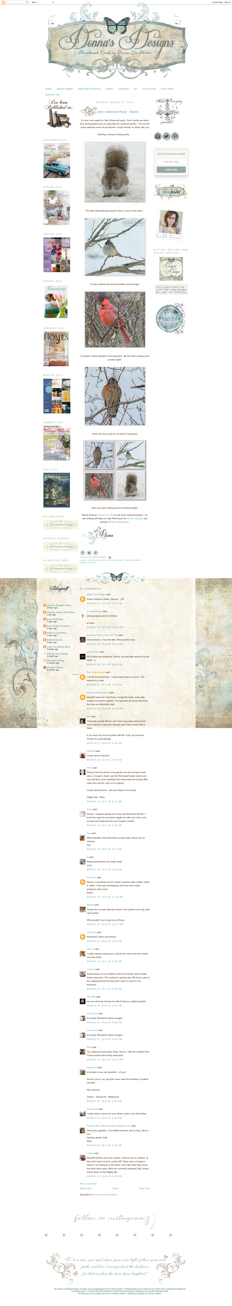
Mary (89, 767)
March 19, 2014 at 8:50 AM (104, 825)
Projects (158, 471)
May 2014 (165, 663)
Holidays (158, 417)
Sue (89, 833)
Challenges (159, 386)
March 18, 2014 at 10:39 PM (105, 708)
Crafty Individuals (162, 394)
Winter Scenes (88, 563)
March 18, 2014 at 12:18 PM (105, 644)
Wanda (90, 904)
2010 (160, 725)
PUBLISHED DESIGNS (89, 89)
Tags (156, 491)
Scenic (157, 475)
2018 (160, 610)
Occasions (159, 460)
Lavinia (157, 433)
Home (115, 1188)
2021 (160, 597)
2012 (160, 716)
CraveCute (92, 1013)
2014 (160, 628)
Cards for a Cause (163, 382)
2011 (160, 721)
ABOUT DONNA (65, 89)
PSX (156, 467)
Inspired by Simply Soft (170, 675)
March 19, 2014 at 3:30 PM (104, 941)
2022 (160, 592)
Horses (157, 421)
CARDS (109, 89)
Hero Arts (158, 413)
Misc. (156, 448)
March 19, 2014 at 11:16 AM (105, 897)
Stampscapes (160, 483)
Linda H (91, 969)
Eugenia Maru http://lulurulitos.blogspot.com (109, 1125)
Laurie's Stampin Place (59, 605)
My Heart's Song (55, 660)
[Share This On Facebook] (83, 552)
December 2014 (168, 632)
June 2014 (165, 658)
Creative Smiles (55, 667)
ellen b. (90, 949)
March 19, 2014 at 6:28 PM (104, 989)
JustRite (158, 429)
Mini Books (159, 444)
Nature (157, 452)
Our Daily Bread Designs (166, 464)
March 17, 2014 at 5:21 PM (104, 603)
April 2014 (165, 667)
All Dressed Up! (167, 687)
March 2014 (166, 671)
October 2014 (167, 641)
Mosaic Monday (135, 518)
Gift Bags (158, 406)
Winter (157, 506)
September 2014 (168, 645)
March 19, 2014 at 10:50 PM (105, 1059)
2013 (160, 712)
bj (88, 857)
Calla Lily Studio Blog (58, 647)
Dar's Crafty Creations (58, 626)
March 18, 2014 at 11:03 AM (105, 627)
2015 (160, 623)
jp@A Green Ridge (96, 594)
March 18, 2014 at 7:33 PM (104, 684)
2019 (160, 606)
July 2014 (165, 654)
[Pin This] (96, 552)
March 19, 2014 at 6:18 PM (104, 961)
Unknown (91, 877)
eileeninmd (92, 1109)
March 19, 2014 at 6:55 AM (104, 743)
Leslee (90, 1153)
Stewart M (92, 1067)
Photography (133, 560)
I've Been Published (164, 425)
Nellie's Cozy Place (57, 633)
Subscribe (171, 169)
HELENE (91, 996)
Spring (157, 479)
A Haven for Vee (105, 515)
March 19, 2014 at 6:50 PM (104, 1005)
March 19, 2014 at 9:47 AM (104, 849)
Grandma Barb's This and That (102, 635)
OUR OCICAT (149, 89)
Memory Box (160, 440)
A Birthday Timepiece (169, 692)
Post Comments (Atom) (105, 1194)
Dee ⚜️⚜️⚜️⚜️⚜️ (96, 672)
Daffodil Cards (54, 640)
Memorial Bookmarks (164, 437)
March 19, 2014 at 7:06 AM (104, 760)
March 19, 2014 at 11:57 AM (105, 924)
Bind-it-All (158, 378)
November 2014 (168, 636)
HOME (48, 89)
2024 (160, 584)
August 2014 (166, 649)
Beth (89, 1047)
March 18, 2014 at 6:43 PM (104, 664)
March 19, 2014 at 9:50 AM (104, 869)
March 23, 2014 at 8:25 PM (104, 1145)
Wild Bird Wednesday (118, 522)
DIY (135, 89)
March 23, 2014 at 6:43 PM (104, 1118)
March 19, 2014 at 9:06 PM (104, 1022)
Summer (158, 487)
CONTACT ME (52, 94)
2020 (160, 601)
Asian (156, 371)
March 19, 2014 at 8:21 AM (104, 801)
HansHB (91, 751)
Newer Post (85, 1188)
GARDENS (123, 89)
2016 (160, 619)
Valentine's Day (161, 494)
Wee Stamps (160, 502)
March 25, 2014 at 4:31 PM (104, 1176)
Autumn (158, 375)
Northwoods (160, 456)
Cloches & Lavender (57, 653)
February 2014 (167, 702)
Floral (157, 402)
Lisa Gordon (93, 652)
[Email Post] (109, 557)
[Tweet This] (89, 552)
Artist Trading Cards (164, 367)
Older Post (144, 1188)
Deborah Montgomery (98, 692)
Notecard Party (115, 560)
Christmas (159, 390)
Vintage (157, 498)
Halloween (159, 409)
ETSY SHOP (167, 89)
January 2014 (167, 706)
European (159, 398)
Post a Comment (88, 1183)
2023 (160, 588)
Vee (89, 716)
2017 (160, 614)
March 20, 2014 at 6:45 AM (104, 1101)
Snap (89, 809)
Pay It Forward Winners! (171, 696)
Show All (75, 674)
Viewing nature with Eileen (61, 612)
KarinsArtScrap (55, 619)
